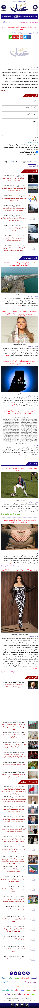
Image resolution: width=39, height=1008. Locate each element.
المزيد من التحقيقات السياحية (11, 514)
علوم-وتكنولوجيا (33, 22)
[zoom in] (4, 22)
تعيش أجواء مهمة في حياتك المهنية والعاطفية (13, 909)
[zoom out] (10, 22)
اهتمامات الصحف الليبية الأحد (14, 958)
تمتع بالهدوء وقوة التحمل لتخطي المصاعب (14, 939)
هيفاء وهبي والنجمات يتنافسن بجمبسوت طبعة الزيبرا (19, 570)
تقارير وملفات (23, 22)
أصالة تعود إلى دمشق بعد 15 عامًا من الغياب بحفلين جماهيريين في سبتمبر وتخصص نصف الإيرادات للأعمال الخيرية (19, 313)
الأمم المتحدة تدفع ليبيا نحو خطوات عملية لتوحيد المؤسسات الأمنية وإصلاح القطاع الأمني (13, 727)
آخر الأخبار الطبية (8, 671)
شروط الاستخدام (33, 142)
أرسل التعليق (32, 166)
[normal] (7, 22)
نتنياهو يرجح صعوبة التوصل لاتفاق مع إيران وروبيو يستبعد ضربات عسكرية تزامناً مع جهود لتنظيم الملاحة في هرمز (13, 861)
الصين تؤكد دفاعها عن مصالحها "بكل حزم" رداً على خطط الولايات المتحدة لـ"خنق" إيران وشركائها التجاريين (13, 791)
